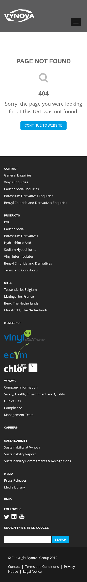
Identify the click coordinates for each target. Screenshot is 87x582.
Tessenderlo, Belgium (20, 289)
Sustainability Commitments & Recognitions (37, 461)
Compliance (13, 408)
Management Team (19, 415)
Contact (14, 566)
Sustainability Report (20, 454)
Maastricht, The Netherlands (26, 310)
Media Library (14, 487)
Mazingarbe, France (19, 296)
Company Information (21, 387)
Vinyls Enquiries (16, 182)
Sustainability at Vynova (22, 447)
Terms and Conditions (21, 270)
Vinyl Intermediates (19, 256)
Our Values (12, 401)
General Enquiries (17, 175)
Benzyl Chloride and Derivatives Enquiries (35, 203)
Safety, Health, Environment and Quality (34, 394)
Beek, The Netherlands (21, 303)
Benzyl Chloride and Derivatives (28, 263)
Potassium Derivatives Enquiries (28, 196)
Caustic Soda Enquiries (21, 189)
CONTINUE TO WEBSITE (43, 125)
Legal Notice (32, 571)
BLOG (8, 498)
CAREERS (11, 427)
